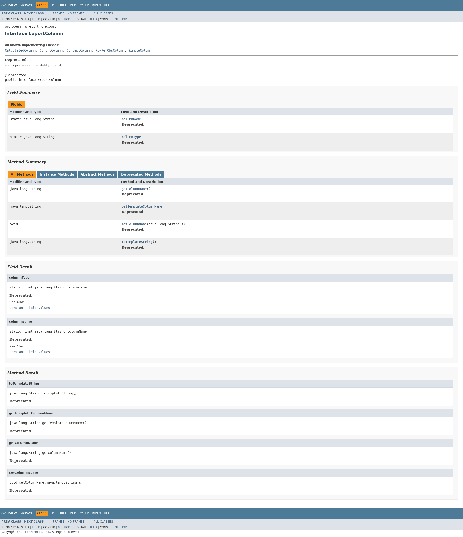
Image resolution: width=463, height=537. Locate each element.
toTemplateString (137, 242)
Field (36, 19)
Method (64, 19)
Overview (9, 5)
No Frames (76, 13)
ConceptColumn (79, 50)
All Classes (103, 13)
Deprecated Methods (141, 174)
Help (107, 5)
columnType (131, 137)
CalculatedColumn (20, 50)
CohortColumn (51, 50)
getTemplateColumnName (142, 206)
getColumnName (134, 189)
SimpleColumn (139, 50)
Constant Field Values (29, 308)
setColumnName (134, 224)
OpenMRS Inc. (39, 532)
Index (96, 5)
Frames (59, 13)
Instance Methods (57, 174)
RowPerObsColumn (109, 50)
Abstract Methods (98, 174)
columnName (131, 119)
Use (54, 5)
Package (26, 5)
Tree (63, 5)
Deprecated (79, 5)
